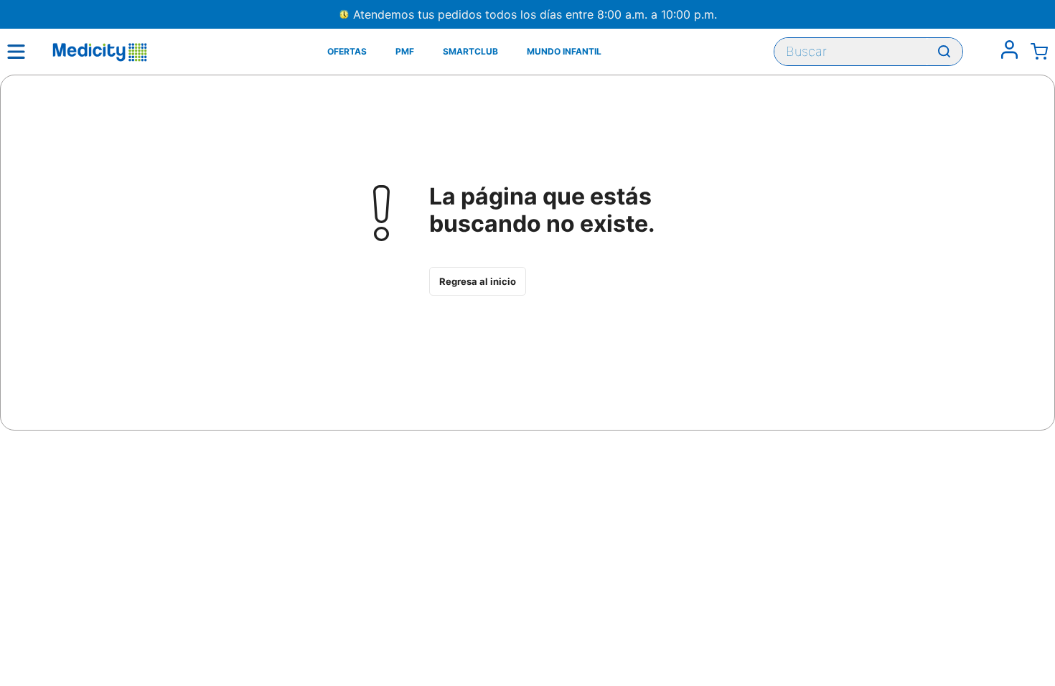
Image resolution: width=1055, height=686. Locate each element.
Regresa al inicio (477, 281)
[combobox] (868, 51)
